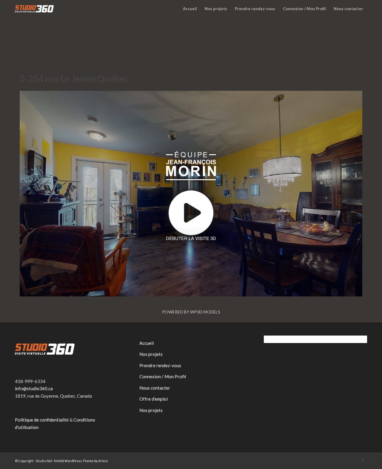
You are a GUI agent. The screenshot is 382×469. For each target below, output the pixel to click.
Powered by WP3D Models (191, 311)
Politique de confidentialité (42, 419)
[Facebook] (362, 460)
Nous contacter (154, 387)
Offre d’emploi (153, 399)
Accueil (146, 343)
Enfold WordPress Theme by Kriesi (81, 461)
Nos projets (151, 354)
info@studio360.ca (34, 388)
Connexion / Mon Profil (162, 376)
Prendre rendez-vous (160, 365)
